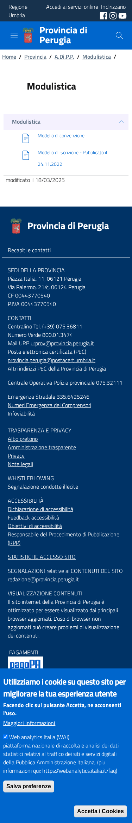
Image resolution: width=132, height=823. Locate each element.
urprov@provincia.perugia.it (62, 343)
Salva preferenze (28, 786)
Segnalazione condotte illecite (43, 486)
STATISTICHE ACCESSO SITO (42, 557)
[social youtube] (122, 15)
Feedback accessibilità (33, 517)
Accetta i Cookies (100, 811)
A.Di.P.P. (64, 56)
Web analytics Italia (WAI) (39, 737)
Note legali (20, 464)
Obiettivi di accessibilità (35, 526)
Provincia (35, 56)
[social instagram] (114, 15)
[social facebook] (104, 15)
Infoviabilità (21, 413)
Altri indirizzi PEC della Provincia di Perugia (57, 368)
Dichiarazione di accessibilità (40, 509)
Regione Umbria (17, 10)
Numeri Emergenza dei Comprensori (49, 405)
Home (9, 56)
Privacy (16, 455)
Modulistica (96, 56)
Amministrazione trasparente (42, 447)
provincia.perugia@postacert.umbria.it (51, 360)
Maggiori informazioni (29, 723)
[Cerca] (119, 35)
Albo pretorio (23, 439)
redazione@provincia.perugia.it (43, 579)
